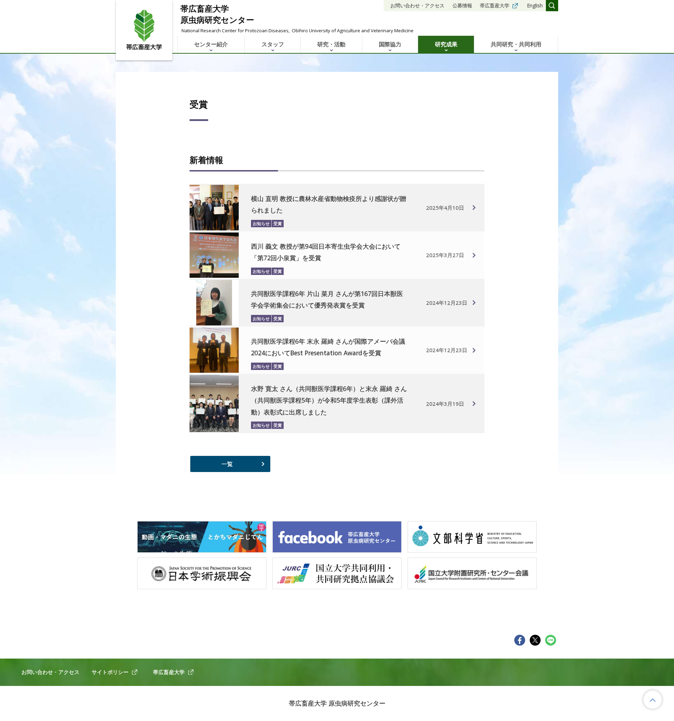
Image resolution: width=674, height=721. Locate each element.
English (535, 5)
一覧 (227, 464)
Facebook (520, 640)
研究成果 (446, 44)
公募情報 (462, 5)
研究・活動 (331, 44)
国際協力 (390, 44)
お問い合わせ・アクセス (417, 5)
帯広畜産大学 (494, 5)
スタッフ (273, 44)
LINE (550, 640)
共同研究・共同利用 (516, 44)
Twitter (535, 640)
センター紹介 (211, 44)
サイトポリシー (110, 671)
